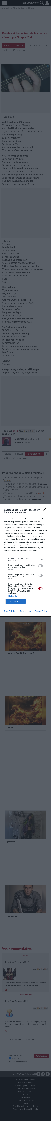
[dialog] (25, 560)
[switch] (40, 565)
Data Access (25, 611)
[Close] (45, 510)
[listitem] (25, 559)
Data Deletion (10, 611)
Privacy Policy (41, 611)
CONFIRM (15, 601)
